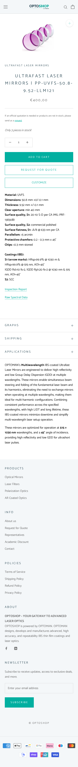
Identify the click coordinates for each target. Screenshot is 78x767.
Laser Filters (12, 484)
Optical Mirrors (14, 477)
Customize (39, 182)
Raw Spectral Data (16, 297)
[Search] (65, 7)
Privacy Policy (13, 593)
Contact (9, 549)
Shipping (13, 338)
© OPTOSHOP (39, 723)
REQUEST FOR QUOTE (39, 170)
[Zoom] (69, 23)
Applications (18, 351)
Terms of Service (15, 572)
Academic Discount (17, 542)
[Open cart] (72, 7)
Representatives (14, 535)
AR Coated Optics (16, 498)
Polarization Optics (16, 491)
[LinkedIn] (15, 648)
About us (10, 521)
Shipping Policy (14, 579)
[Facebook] (6, 648)
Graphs (12, 325)
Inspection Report (16, 289)
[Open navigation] (6, 6)
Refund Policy (13, 586)
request (18, 121)
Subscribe (19, 702)
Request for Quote (16, 528)
